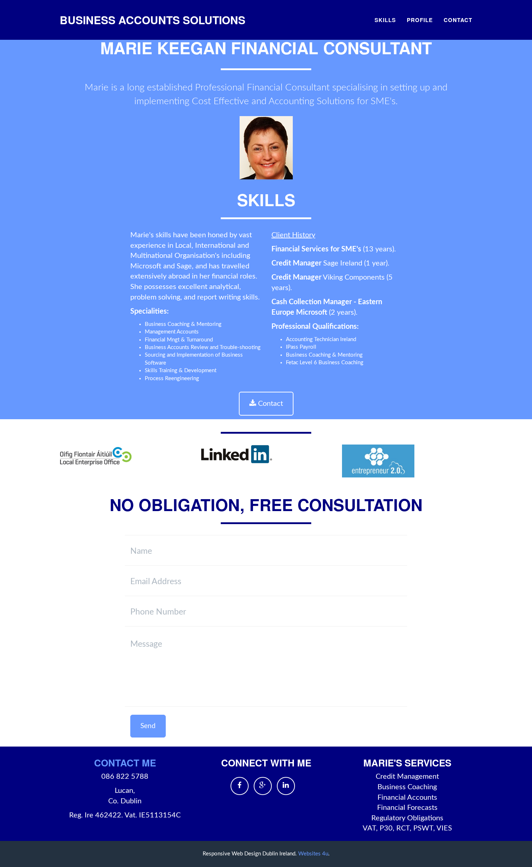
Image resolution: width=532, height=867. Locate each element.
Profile (420, 20)
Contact (458, 20)
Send (148, 726)
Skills (385, 20)
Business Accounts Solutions (152, 19)
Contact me (125, 762)
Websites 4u (313, 854)
